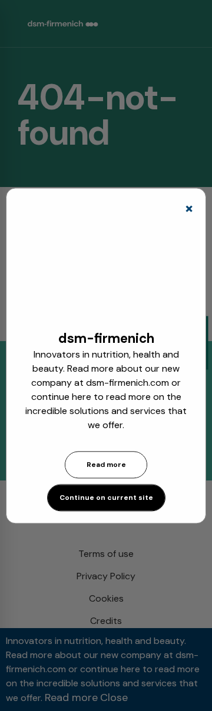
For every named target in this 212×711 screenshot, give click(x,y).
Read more (106, 464)
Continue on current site (106, 497)
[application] (106, 271)
